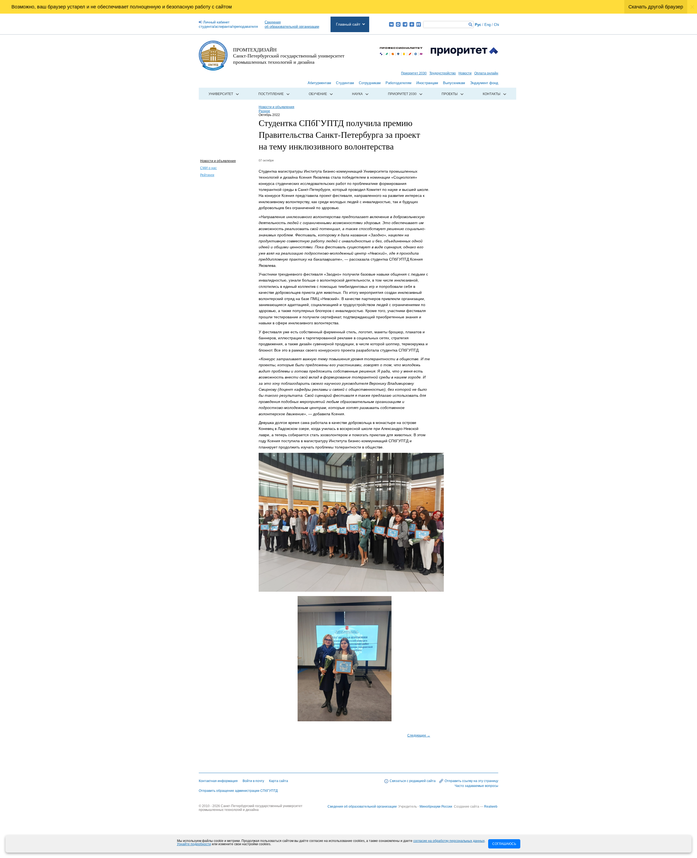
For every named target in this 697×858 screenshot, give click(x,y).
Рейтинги (207, 175)
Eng (487, 25)
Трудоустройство (442, 73)
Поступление (271, 94)
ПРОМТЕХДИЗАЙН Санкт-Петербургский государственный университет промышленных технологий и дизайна (288, 55)
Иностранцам (427, 83)
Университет (221, 94)
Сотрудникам (370, 83)
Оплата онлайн (486, 73)
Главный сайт (348, 24)
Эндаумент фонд (484, 83)
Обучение (318, 94)
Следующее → (418, 735)
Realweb (490, 806)
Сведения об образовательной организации (362, 806)
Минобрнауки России (436, 806)
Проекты (450, 94)
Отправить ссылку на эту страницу (471, 781)
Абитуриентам (319, 83)
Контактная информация (218, 781)
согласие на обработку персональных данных (449, 841)
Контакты (491, 94)
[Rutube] (418, 24)
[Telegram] (405, 24)
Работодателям (398, 83)
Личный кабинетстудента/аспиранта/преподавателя (228, 24)
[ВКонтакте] (391, 24)
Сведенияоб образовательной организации (292, 24)
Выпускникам (454, 83)
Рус (478, 25)
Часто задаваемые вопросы (476, 786)
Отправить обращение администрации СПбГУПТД (238, 791)
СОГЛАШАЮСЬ (504, 844)
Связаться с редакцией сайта (413, 781)
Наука (357, 94)
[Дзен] (411, 24)
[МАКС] (398, 24)
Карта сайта (278, 781)
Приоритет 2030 (414, 73)
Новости (465, 73)
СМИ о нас (208, 168)
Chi (496, 25)
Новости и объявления (218, 161)
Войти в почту (253, 781)
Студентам (345, 83)
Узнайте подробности (194, 844)
